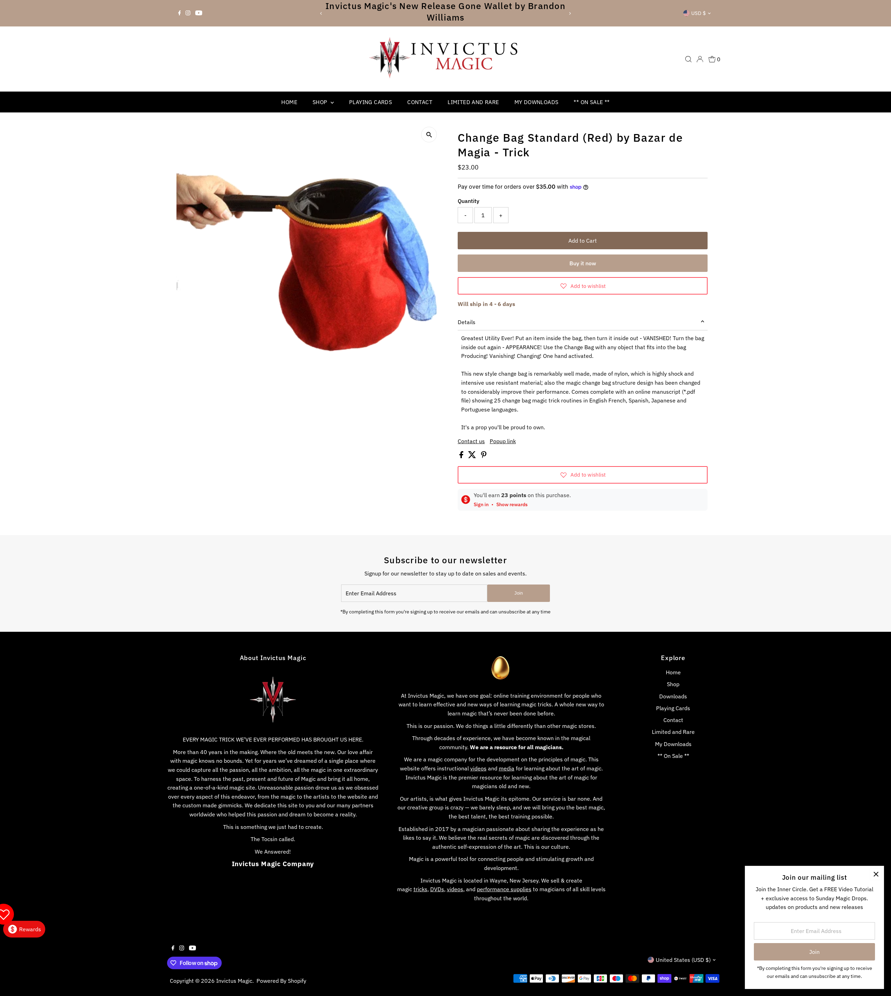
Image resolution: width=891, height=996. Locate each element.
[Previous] (321, 13)
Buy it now (582, 263)
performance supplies (504, 889)
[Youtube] (199, 13)
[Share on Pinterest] (484, 456)
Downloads (673, 696)
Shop (321, 102)
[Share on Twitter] (473, 456)
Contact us (471, 441)
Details (466, 322)
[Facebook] (179, 13)
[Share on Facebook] (462, 456)
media (506, 768)
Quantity (468, 200)
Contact (419, 102)
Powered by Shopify (281, 980)
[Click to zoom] (429, 134)
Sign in (481, 504)
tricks (420, 889)
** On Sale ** (591, 102)
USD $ (698, 13)
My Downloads (536, 102)
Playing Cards (370, 102)
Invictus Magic (234, 980)
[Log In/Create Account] (700, 59)
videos (478, 768)
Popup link (503, 441)
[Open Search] (688, 59)
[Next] (569, 13)
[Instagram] (188, 13)
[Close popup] (876, 874)
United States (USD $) (683, 959)
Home (289, 102)
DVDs (437, 889)
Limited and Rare (473, 102)
